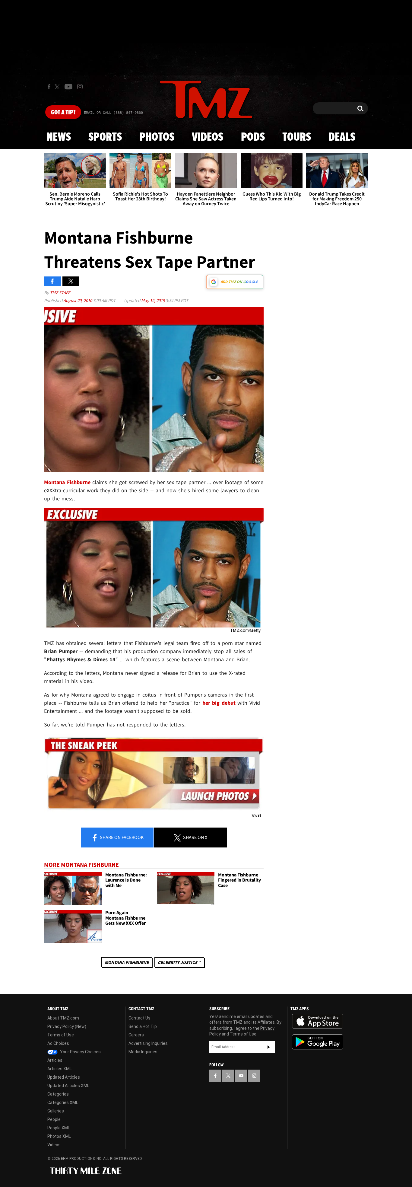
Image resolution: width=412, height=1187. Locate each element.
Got (63, 112)
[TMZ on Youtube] (68, 86)
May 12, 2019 (153, 300)
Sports (105, 137)
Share (121, 837)
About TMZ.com (63, 1018)
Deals (341, 137)
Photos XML (59, 1136)
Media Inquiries (142, 1051)
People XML (58, 1127)
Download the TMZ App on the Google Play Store (317, 1042)
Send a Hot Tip (142, 1026)
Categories (58, 1094)
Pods (253, 137)
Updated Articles (63, 1077)
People (54, 1119)
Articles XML (59, 1068)
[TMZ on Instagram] (80, 86)
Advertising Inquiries (148, 1043)
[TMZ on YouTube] (241, 1076)
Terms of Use (60, 1034)
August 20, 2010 (78, 300)
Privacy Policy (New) (66, 1026)
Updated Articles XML (68, 1085)
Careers (136, 1034)
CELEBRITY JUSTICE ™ (179, 962)
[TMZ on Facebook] (49, 87)
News (58, 137)
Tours (296, 137)
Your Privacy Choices (80, 1051)
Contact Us (139, 1018)
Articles (54, 1060)
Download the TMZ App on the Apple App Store (317, 1021)
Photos (156, 137)
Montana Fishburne (67, 482)
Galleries (55, 1111)
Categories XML (62, 1102)
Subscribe (269, 1047)
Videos (207, 137)
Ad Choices (58, 1043)
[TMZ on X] (58, 87)
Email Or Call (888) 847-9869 (113, 113)
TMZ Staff (60, 292)
